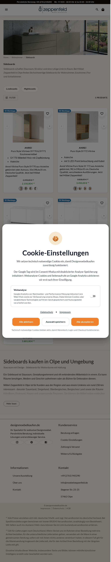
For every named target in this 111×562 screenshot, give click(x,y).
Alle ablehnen (26, 321)
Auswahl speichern (55, 321)
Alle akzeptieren (85, 321)
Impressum (65, 311)
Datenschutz (46, 311)
